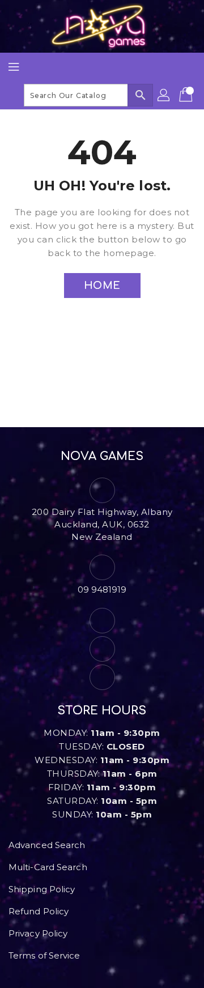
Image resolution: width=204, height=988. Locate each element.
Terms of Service (44, 955)
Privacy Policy (37, 933)
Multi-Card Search (47, 867)
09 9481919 (102, 589)
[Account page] (164, 95)
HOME (102, 285)
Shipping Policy (41, 889)
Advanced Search (47, 845)
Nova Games (102, 456)
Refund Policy (38, 911)
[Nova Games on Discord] (102, 677)
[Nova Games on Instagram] (102, 649)
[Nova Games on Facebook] (102, 620)
